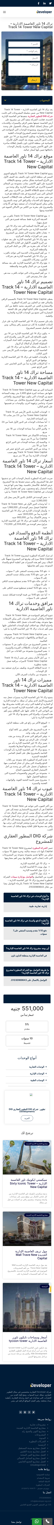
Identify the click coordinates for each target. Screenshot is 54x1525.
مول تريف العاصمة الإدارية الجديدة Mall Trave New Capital (31, 1254)
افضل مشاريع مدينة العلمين (33, 1451)
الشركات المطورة (37, 1441)
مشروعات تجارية (38, 1424)
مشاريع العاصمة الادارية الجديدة (31, 1427)
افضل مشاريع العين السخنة (33, 1454)
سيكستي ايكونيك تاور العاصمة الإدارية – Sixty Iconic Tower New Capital (28, 1183)
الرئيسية (42, 1444)
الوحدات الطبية (37, 1080)
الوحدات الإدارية (37, 1073)
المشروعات (40, 1434)
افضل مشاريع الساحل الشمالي (31, 1458)
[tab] (27, 1067)
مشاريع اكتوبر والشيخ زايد (34, 1431)
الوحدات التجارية (36, 1066)
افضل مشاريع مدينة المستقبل (32, 1448)
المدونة (42, 1438)
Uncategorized (38, 1464)
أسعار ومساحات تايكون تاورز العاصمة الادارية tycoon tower (28, 1339)
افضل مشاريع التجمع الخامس (32, 1461)
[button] (4, 12)
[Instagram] (20, 1412)
